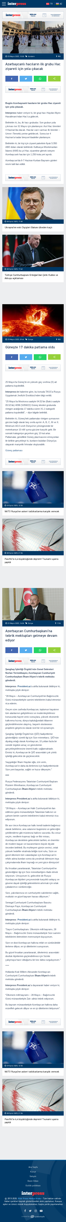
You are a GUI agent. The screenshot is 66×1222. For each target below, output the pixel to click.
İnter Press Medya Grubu (29, 1199)
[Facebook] (25, 1211)
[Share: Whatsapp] (40, 79)
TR (51, 4)
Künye (33, 1172)
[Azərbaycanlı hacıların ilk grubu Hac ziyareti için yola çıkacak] (33, 37)
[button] (54, 78)
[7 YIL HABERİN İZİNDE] (17, 4)
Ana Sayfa (33, 1167)
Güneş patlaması (14, 450)
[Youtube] (41, 1211)
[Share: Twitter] (26, 79)
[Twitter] (30, 1211)
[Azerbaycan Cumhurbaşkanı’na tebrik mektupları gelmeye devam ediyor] (33, 604)
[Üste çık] (57, 1213)
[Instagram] (35, 1211)
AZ (61, 4)
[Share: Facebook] (11, 79)
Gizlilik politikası (33, 1186)
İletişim (33, 1176)
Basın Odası (33, 1181)
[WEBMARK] (33, 1216)
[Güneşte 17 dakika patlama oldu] (33, 320)
